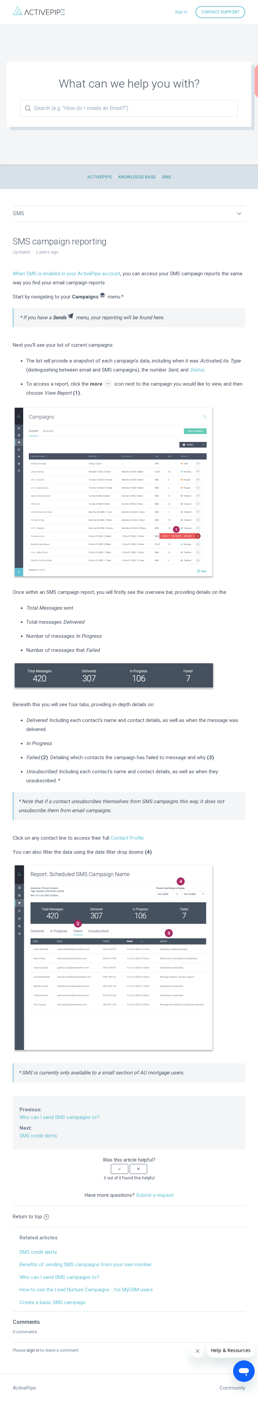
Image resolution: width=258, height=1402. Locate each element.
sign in (33, 1350)
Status (197, 370)
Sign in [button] (181, 12)
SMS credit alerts (38, 1132)
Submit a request (155, 1195)
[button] (119, 1169)
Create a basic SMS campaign (52, 1302)
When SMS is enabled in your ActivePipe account (66, 274)
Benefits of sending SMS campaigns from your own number (85, 1264)
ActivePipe (99, 176)
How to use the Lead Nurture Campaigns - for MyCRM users (86, 1290)
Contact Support (220, 12)
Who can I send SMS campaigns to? (59, 1113)
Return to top (27, 1217)
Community (232, 1388)
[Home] (39, 13)
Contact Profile (127, 838)
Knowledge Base (137, 176)
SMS (166, 176)
